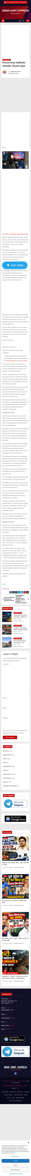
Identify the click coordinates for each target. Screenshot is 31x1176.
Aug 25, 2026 (8, 867)
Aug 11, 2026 (17, 618)
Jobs (4, 770)
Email (5, 708)
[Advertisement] (15, 42)
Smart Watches (7, 778)
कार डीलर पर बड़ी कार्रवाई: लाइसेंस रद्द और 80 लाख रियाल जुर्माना (21, 629)
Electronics (6, 751)
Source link (5, 588)
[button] (28, 1142)
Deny (15, 1165)
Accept (15, 1160)
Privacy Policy (23, 360)
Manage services (15, 1156)
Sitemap (26, 1091)
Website (5, 718)
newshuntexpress (16, 71)
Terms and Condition (15, 1100)
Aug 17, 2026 (8, 981)
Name (5, 698)
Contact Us (13, 1091)
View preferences (15, 1169)
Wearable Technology (9, 786)
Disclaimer (20, 1173)
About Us (20, 1091)
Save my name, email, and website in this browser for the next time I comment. (15, 732)
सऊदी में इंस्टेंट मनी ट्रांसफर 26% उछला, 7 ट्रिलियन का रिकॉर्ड (20, 617)
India (4, 758)
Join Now (16, 265)
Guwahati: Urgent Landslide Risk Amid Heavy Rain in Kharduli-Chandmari (15, 978)
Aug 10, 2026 (17, 631)
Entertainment (7, 755)
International (6, 59)
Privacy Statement (13, 1173)
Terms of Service (11, 360)
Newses (14, 1088)
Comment (6, 664)
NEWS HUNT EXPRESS (15, 10)
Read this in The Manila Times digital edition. (15, 234)
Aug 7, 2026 (17, 644)
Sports (5, 782)
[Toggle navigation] (20, 21)
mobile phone (7, 774)
